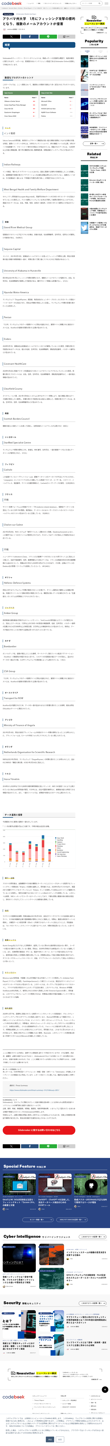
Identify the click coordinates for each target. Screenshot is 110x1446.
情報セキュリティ (71, 3)
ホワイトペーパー (96, 1399)
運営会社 (93, 1406)
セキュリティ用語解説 (69, 1400)
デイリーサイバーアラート (42, 1404)
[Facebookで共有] (30, 37)
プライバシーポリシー (98, 1413)
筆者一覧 (93, 1402)
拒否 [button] (60, 1439)
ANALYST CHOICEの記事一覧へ (71, 1219)
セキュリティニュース (40, 1396)
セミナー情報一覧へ (37, 1219)
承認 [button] (50, 1439)
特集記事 (63, 1396)
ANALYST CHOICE (69, 1407)
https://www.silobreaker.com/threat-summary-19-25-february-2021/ (34, 1090)
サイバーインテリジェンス (53, 3)
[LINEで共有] (48, 37)
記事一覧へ (94, 143)
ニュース (31, 3)
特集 (39, 3)
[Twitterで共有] (11, 37)
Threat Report (39, 1400)
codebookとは (95, 1396)
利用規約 (93, 1409)
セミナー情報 (66, 1404)
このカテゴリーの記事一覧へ (91, 1236)
